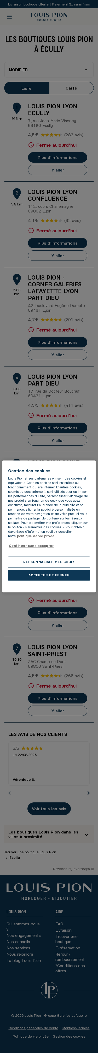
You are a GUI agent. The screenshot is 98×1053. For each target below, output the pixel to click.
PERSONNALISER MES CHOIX (48, 562)
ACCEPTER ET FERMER (49, 575)
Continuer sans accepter (31, 545)
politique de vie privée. (36, 536)
